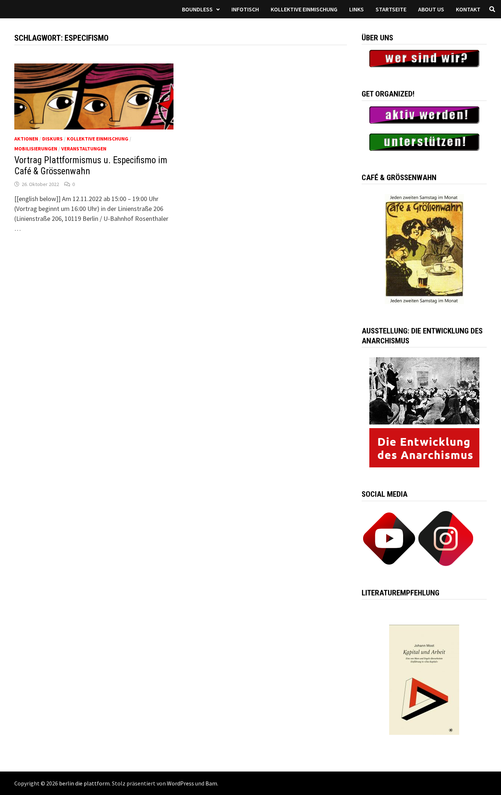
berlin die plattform (84, 783)
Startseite (391, 9)
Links (356, 9)
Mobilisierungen (35, 148)
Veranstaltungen (83, 148)
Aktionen (26, 138)
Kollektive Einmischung (304, 9)
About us (431, 9)
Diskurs (52, 138)
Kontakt (468, 9)
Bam (211, 783)
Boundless (197, 9)
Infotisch (245, 9)
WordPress (180, 783)
